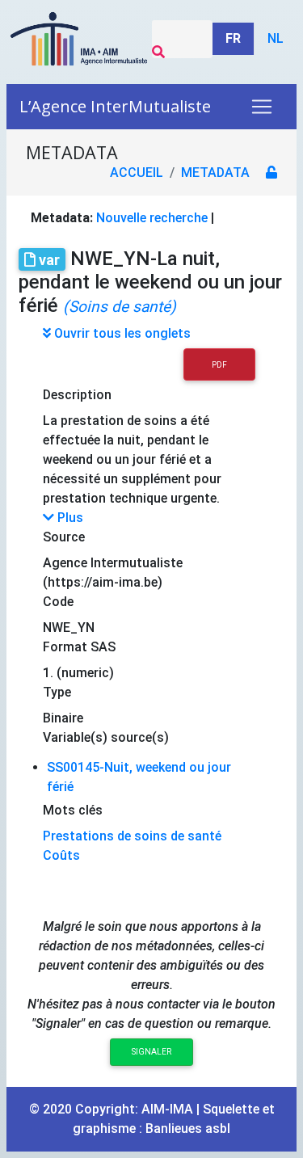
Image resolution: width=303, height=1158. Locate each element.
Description (77, 394)
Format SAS (79, 647)
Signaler (151, 1051)
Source (64, 537)
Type (57, 692)
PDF (219, 364)
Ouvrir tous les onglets (121, 333)
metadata (215, 172)
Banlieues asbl (187, 1128)
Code (58, 601)
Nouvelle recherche (152, 217)
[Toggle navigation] (262, 106)
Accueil (136, 172)
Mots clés (73, 810)
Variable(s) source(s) (106, 737)
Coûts (61, 855)
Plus (68, 517)
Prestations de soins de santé (132, 836)
